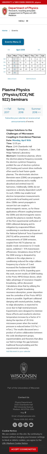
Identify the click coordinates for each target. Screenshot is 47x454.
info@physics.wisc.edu (26, 416)
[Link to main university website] (23, 379)
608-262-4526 (26, 419)
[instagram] (20, 425)
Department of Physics (23, 8)
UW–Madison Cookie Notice (15, 443)
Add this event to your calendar (18, 351)
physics (38, 2)
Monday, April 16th (21, 140)
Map (22, 412)
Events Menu (13, 41)
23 (14, 69)
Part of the (23, 388)
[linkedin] (26, 425)
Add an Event (12, 79)
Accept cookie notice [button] (23, 449)
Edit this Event (31, 79)
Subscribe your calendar (15, 118)
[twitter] (15, 425)
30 (14, 72)
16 (14, 66)
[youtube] (31, 425)
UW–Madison (18, 2)
